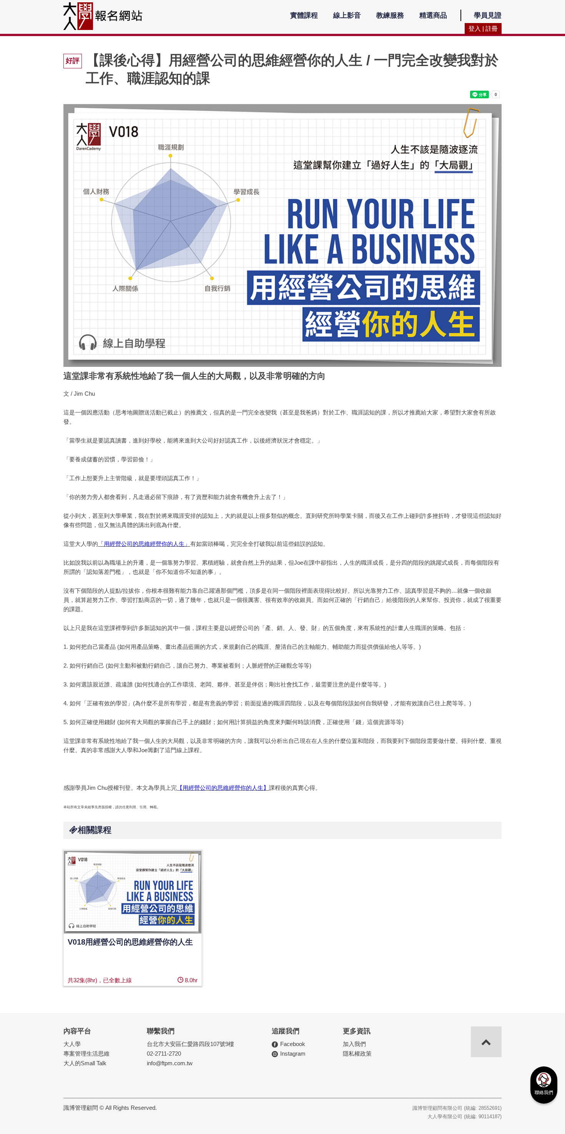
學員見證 (488, 15)
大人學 (72, 1044)
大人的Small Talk (84, 1063)
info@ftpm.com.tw (170, 1063)
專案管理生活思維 (86, 1053)
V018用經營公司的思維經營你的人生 (130, 942)
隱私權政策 (357, 1053)
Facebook (292, 1044)
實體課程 (304, 15)
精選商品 (433, 15)
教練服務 (390, 15)
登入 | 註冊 (483, 28)
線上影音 (347, 15)
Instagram (293, 1053)
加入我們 (354, 1044)
